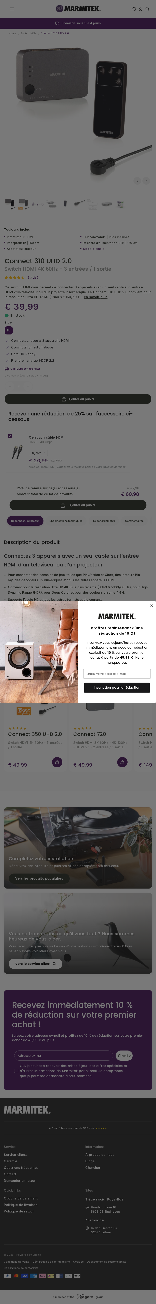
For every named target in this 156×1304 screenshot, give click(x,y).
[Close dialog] (151, 605)
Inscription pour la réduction (117, 687)
